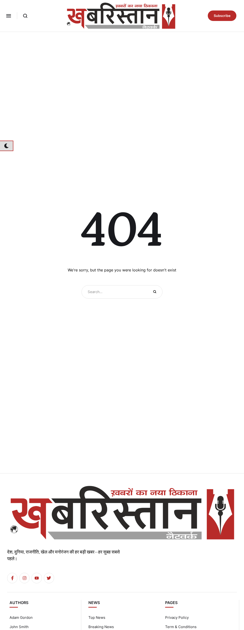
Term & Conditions (181, 627)
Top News (96, 617)
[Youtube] (36, 578)
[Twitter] (49, 578)
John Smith (19, 627)
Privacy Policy (177, 617)
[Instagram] (24, 578)
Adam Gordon (21, 617)
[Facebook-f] (12, 578)
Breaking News (101, 627)
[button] (8, 15)
